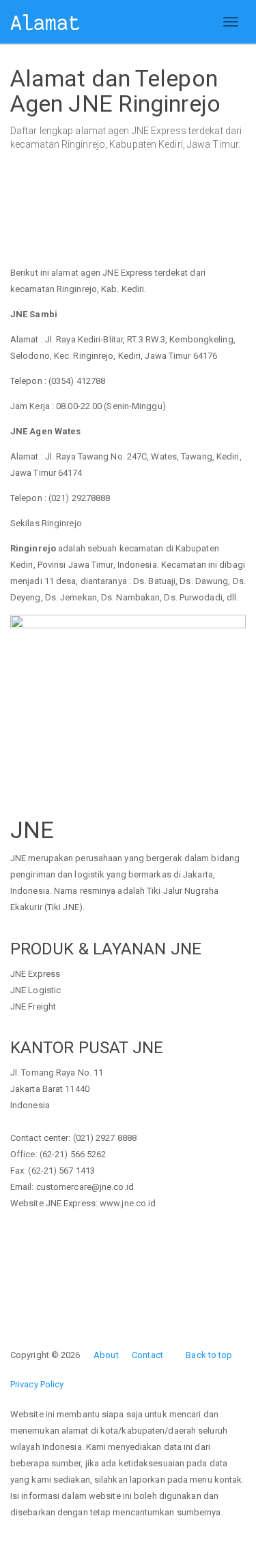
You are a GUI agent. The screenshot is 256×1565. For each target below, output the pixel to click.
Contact (147, 1355)
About (106, 1355)
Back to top (209, 1355)
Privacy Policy (36, 1384)
